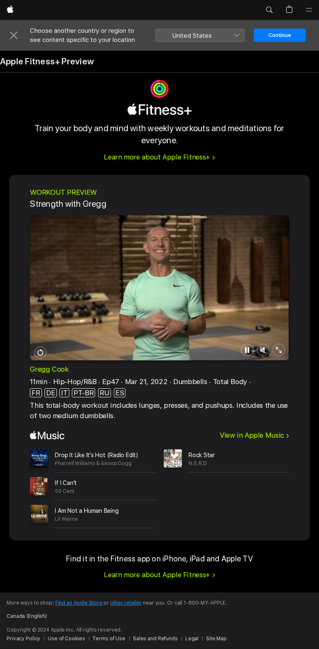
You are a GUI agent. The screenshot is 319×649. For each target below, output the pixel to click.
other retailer (126, 603)
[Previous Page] (21, 486)
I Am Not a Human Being (86, 510)
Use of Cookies (66, 639)
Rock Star (202, 455)
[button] (269, 10)
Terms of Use (108, 639)
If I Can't (66, 483)
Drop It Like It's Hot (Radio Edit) (96, 455)
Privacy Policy (23, 639)
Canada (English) (27, 616)
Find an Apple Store (79, 603)
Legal (192, 639)
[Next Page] (297, 486)
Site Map (216, 639)
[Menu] (309, 10)
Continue (279, 35)
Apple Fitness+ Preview (47, 61)
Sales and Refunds (155, 639)
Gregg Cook (49, 369)
